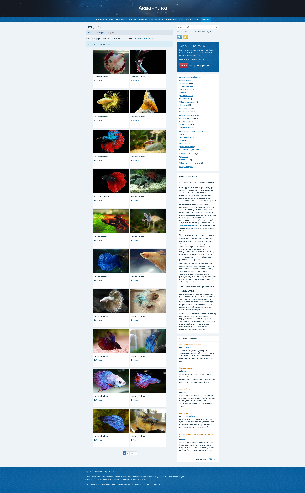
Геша (183, 371)
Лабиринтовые (186, 86)
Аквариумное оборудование (151, 19)
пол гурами (184, 413)
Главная (91, 32)
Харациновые (186, 80)
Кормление (185, 108)
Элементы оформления (190, 150)
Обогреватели (186, 146)
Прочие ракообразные (190, 163)
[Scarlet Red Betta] (111, 181)
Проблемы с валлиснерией (190, 344)
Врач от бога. (184, 389)
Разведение (185, 111)
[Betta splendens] (111, 61)
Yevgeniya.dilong (188, 416)
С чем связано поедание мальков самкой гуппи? (196, 435)
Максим (99, 80)
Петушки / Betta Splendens (146, 38)
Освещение (185, 137)
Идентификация (187, 102)
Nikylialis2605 (186, 347)
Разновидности (187, 118)
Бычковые (184, 99)
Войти (184, 65)
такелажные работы (188, 225)
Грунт (182, 134)
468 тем (212, 459)
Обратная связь (111, 471)
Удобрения (185, 121)
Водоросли (185, 124)
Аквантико (153, 7)
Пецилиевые (186, 89)
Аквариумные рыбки (104, 19)
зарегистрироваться (201, 65)
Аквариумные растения (126, 19)
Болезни (184, 105)
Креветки (184, 156)
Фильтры (184, 143)
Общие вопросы (192, 19)
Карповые (184, 83)
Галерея (100, 32)
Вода (182, 140)
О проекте (89, 471)
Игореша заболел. (186, 368)
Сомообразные (186, 95)
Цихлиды (184, 92)
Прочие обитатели (174, 19)
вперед (133, 453)
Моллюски (184, 160)
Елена (183, 439)
